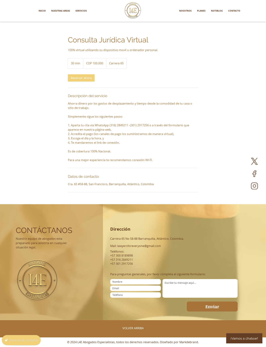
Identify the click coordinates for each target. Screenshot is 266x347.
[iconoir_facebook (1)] (254, 173)
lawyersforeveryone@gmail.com (139, 246)
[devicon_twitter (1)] (254, 161)
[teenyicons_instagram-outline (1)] (254, 185)
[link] (81, 78)
